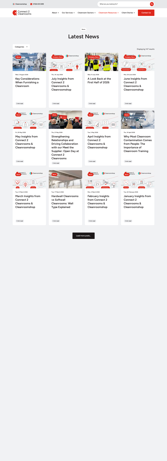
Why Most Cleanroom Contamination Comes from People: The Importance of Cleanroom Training (138, 144)
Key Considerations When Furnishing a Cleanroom (27, 82)
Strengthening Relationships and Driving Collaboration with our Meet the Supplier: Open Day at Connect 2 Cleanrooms (65, 147)
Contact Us (146, 13)
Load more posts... (83, 236)
